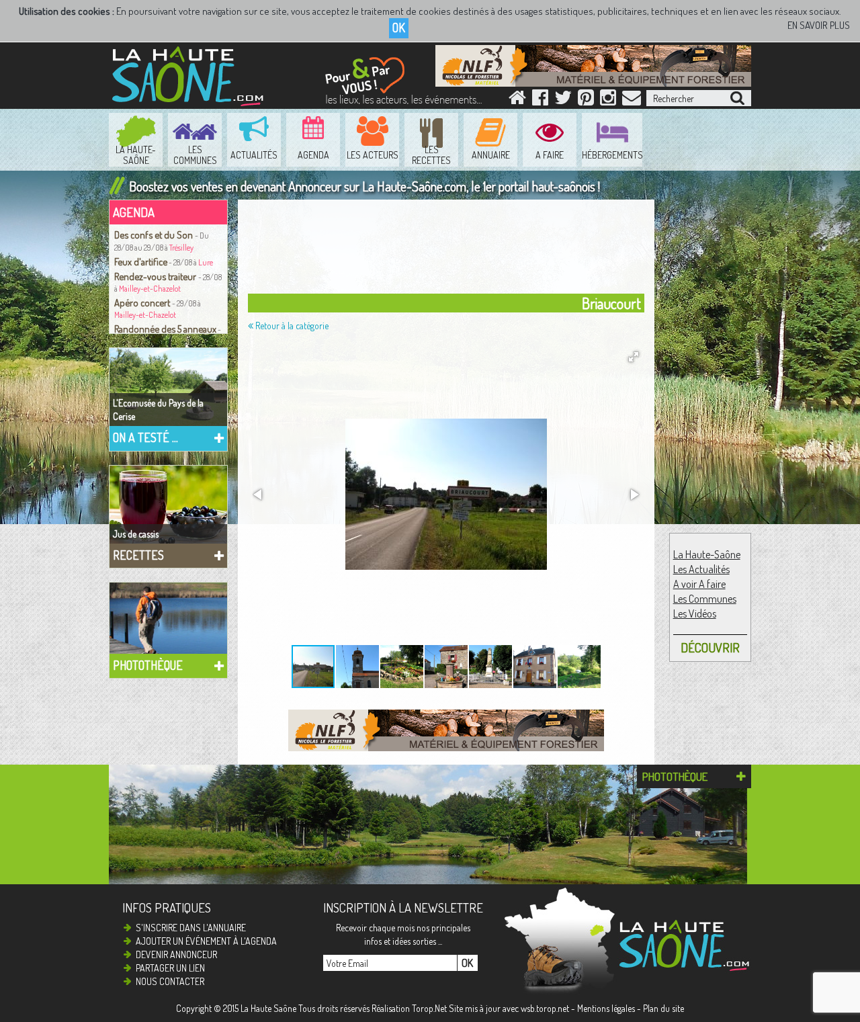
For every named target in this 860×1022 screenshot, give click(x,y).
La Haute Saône (268, 1008)
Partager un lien (170, 968)
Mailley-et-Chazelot (150, 289)
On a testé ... (145, 437)
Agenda (134, 212)
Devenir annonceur (176, 954)
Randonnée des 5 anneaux (165, 329)
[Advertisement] (449, 250)
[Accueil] (517, 100)
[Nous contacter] (631, 100)
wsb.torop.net (545, 1008)
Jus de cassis (136, 534)
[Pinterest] (586, 100)
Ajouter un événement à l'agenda (206, 941)
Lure (205, 262)
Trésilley (181, 248)
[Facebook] (540, 100)
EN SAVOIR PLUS (818, 25)
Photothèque (148, 665)
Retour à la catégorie (291, 325)
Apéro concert (143, 302)
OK (398, 27)
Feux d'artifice (140, 261)
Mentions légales (606, 1008)
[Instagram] (608, 100)
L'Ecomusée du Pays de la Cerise (158, 409)
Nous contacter (170, 981)
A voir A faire (699, 584)
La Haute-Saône (706, 554)
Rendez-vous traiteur (156, 276)
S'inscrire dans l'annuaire (191, 927)
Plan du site (663, 1008)
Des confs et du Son (154, 234)
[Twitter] (563, 100)
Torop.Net (429, 1008)
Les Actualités (701, 569)
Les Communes (704, 598)
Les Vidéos (694, 613)
